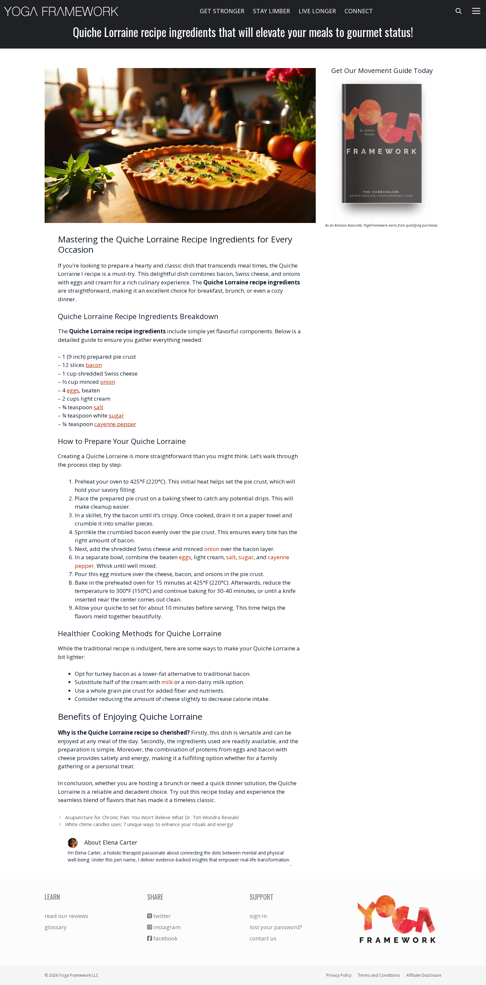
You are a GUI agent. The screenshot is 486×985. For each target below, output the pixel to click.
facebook (165, 938)
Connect (358, 11)
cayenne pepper (115, 424)
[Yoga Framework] (61, 11)
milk (167, 682)
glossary (56, 927)
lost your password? (276, 927)
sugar (116, 415)
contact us (263, 938)
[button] (476, 11)
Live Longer (317, 11)
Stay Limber (271, 11)
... (291, 864)
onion (107, 381)
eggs (73, 390)
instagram (166, 927)
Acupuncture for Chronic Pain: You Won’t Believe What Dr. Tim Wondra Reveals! (152, 817)
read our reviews (66, 916)
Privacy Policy (338, 975)
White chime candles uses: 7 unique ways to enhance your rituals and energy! (149, 824)
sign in (258, 916)
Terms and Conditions (379, 975)
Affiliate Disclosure (423, 975)
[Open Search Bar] (459, 11)
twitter (161, 916)
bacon (94, 365)
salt (98, 407)
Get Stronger (222, 11)
